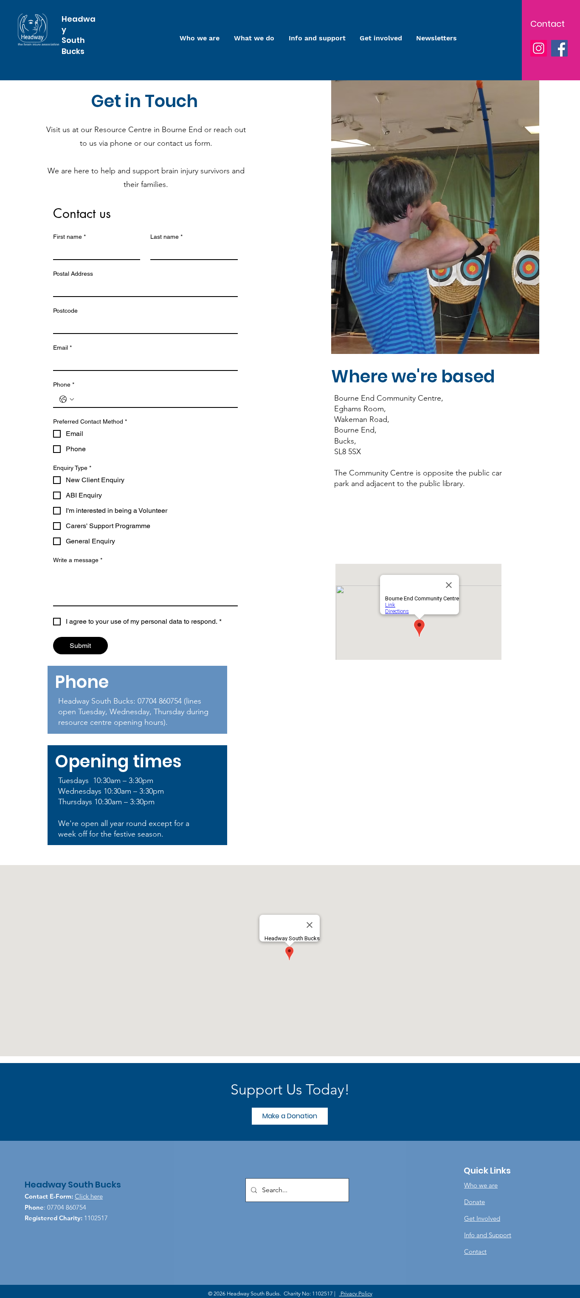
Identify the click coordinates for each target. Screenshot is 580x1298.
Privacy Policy (355, 1293)
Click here (89, 1196)
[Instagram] (538, 48)
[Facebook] (559, 48)
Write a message (77, 560)
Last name (166, 236)
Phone (63, 384)
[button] (290, 1116)
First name (69, 236)
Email (62, 347)
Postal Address (73, 273)
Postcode (65, 310)
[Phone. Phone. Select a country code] (66, 399)
